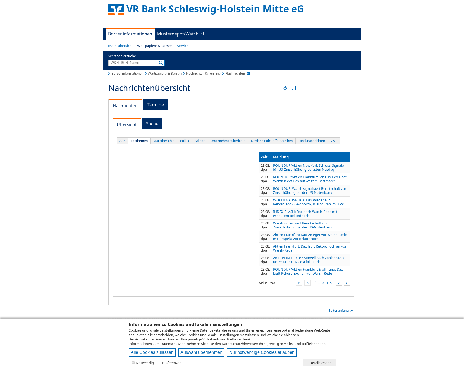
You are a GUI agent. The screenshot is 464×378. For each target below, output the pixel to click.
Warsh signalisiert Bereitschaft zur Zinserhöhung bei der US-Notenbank (302, 225)
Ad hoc (200, 141)
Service (182, 45)
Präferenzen (172, 363)
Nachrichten (125, 105)
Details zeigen (321, 363)
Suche (152, 124)
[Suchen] (161, 63)
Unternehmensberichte (228, 141)
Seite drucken (294, 88)
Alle (122, 141)
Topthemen (139, 141)
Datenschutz (171, 343)
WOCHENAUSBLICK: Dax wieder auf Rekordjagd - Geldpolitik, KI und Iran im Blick (308, 202)
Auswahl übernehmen (201, 352)
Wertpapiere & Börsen (155, 45)
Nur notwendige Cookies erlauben (262, 352)
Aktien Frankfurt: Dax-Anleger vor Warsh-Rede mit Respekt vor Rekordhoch (310, 236)
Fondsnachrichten (311, 141)
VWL (334, 141)
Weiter (339, 282)
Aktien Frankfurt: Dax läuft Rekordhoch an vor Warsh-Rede (309, 248)
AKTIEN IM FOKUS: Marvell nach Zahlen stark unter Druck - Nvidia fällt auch (309, 259)
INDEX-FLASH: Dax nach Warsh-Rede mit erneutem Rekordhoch (305, 213)
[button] (120, 45)
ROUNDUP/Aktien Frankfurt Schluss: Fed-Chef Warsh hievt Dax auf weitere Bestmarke (309, 179)
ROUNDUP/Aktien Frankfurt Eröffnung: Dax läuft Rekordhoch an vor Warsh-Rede (308, 271)
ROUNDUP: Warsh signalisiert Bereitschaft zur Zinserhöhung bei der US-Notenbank (309, 190)
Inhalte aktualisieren (285, 88)
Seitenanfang (339, 310)
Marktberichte (164, 141)
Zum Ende (347, 282)
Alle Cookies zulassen (152, 352)
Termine (155, 105)
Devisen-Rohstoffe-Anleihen (272, 141)
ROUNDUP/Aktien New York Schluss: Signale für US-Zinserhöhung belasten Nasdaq (308, 167)
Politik (184, 141)
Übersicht (127, 125)
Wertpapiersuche (122, 55)
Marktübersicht (120, 45)
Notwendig (145, 363)
